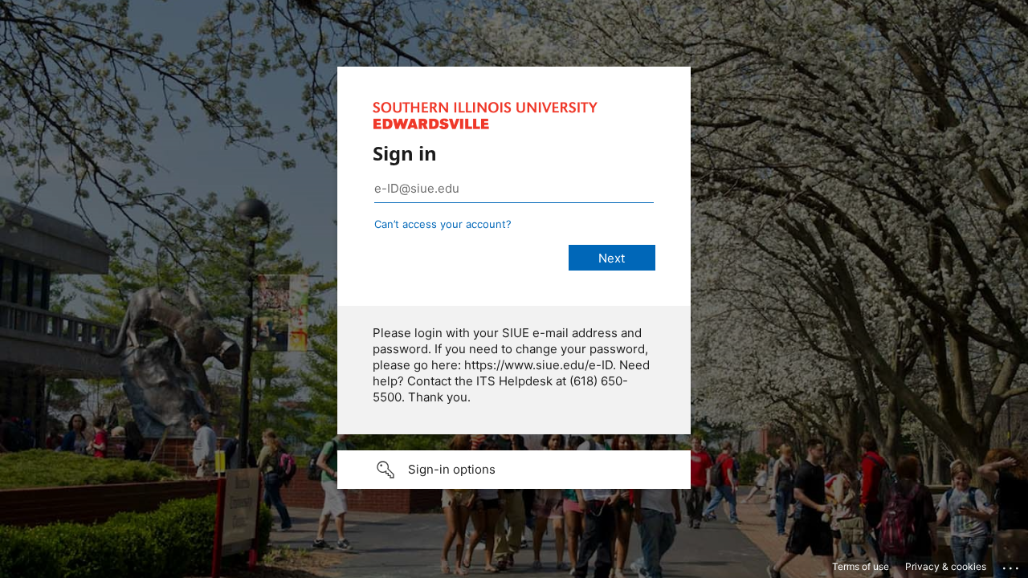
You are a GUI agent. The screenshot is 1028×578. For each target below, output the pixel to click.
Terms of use (860, 566)
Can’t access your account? (443, 224)
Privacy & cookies (945, 566)
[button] (514, 469)
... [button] (1012, 564)
